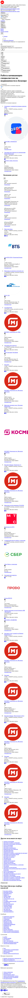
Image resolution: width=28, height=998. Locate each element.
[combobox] (7, 46)
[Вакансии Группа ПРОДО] (15, 588)
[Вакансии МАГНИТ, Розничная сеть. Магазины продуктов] (15, 381)
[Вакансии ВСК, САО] (15, 286)
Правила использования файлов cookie (10, 11)
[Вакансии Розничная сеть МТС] (15, 519)
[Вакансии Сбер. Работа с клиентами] (15, 554)
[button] (2, 29)
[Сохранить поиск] (2, 53)
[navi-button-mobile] (2, 33)
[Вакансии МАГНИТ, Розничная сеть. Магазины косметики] (15, 432)
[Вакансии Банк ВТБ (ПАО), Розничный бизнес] (15, 247)
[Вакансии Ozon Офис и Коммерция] (15, 129)
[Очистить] (3, 49)
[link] (3, 26)
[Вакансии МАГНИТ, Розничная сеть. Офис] (15, 322)
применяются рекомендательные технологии (13, 981)
